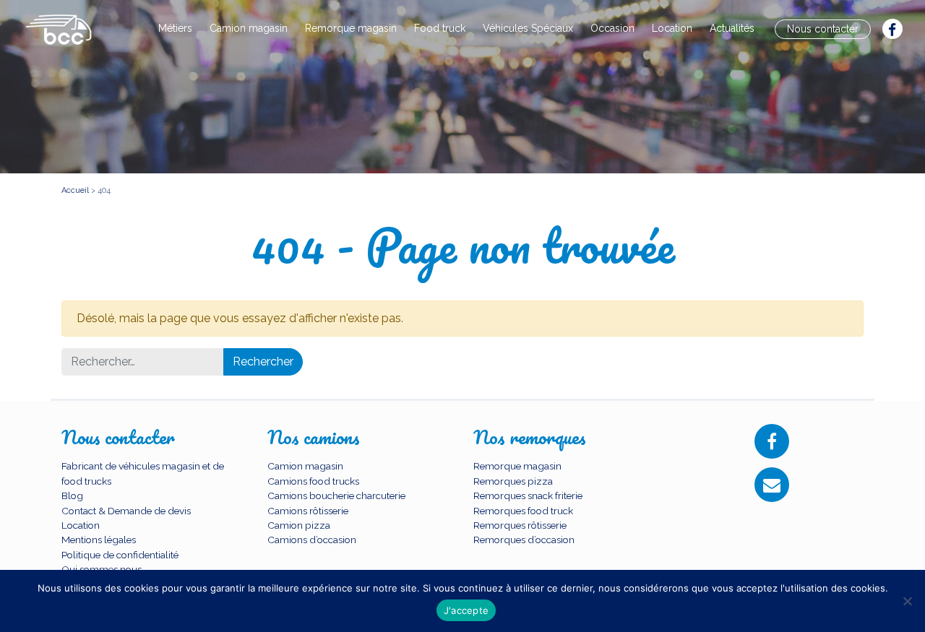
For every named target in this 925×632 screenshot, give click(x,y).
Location (672, 28)
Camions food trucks (313, 481)
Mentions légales (98, 539)
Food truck (439, 28)
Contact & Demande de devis (126, 510)
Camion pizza (298, 525)
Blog (72, 495)
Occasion (612, 28)
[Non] (907, 601)
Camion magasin (249, 28)
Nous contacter (823, 29)
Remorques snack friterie (527, 495)
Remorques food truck (523, 510)
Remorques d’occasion (524, 539)
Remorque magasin (351, 28)
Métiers (175, 28)
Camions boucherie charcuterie (336, 495)
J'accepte (466, 610)
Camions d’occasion (311, 539)
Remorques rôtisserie (520, 525)
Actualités (732, 28)
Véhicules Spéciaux (528, 28)
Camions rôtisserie (307, 510)
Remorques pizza (513, 481)
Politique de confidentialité (119, 554)
